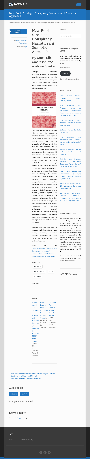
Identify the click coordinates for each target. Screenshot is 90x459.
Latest (24, 394)
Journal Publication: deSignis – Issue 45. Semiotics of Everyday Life (70, 152)
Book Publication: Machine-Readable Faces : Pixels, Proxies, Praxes (70, 98)
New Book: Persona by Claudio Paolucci (26, 378)
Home (11, 23)
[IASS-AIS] (20, 4)
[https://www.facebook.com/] (40, 452)
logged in (20, 418)
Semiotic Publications (21, 23)
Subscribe (65, 73)
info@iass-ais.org (27, 439)
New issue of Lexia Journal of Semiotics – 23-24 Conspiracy (44, 310)
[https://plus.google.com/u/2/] (45, 452)
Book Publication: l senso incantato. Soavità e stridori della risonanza (70, 122)
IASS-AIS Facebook (68, 274)
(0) (26, 47)
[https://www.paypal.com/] (49, 452)
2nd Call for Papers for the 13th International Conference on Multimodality (70, 186)
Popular (13, 394)
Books (31, 23)
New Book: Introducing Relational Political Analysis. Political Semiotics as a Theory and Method (33, 375)
